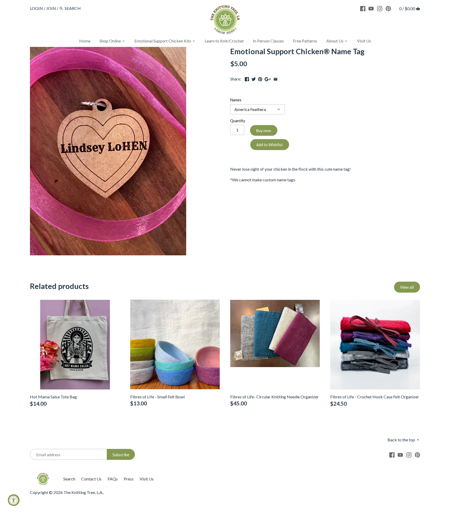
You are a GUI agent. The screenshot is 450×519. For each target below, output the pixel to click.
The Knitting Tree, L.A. (83, 492)
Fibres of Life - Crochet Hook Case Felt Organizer (374, 396)
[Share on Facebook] (247, 78)
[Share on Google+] (268, 78)
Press (129, 478)
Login (36, 8)
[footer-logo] (43, 475)
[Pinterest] (388, 8)
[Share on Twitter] (254, 78)
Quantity (237, 121)
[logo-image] (225, 20)
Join (51, 8)
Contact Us (91, 478)
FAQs (113, 478)
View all (407, 287)
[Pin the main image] (260, 78)
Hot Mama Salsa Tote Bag (53, 396)
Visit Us (147, 478)
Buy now (263, 130)
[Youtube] (371, 8)
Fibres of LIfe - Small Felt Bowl (157, 396)
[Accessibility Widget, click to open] (14, 500)
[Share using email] (275, 78)
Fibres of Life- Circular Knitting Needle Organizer (274, 396)
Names (235, 100)
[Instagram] (379, 8)
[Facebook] (362, 8)
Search (69, 478)
